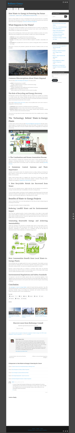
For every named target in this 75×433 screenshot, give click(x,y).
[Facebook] (63, 2)
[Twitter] (65, 2)
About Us (10, 8)
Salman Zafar (12, 15)
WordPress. (45, 430)
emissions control (14, 332)
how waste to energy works (23, 332)
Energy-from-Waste (33, 15)
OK (65, 16)
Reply (46, 392)
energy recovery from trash (19, 102)
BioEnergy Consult (15, 3)
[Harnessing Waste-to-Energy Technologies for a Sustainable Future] (15, 311)
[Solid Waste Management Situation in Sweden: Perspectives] (41, 311)
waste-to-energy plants (18, 334)
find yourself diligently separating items (33, 123)
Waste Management (26, 15)
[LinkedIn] (67, 2)
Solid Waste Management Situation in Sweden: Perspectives (41, 315)
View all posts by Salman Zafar (22, 351)
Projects (15, 8)
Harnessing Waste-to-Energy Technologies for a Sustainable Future (14, 316)
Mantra (41, 430)
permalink (29, 334)
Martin (13, 381)
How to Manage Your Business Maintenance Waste (20, 372)
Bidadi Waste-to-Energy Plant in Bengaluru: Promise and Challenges (27, 316)
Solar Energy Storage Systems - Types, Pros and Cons (20, 375)
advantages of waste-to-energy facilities (19, 287)
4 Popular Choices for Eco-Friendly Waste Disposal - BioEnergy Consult (23, 366)
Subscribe (38, 328)
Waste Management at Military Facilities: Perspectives (20, 369)
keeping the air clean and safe (25, 180)
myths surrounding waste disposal (21, 80)
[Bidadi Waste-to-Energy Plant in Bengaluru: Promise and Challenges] (28, 311)
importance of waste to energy (33, 332)
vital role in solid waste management (30, 21)
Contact (21, 8)
